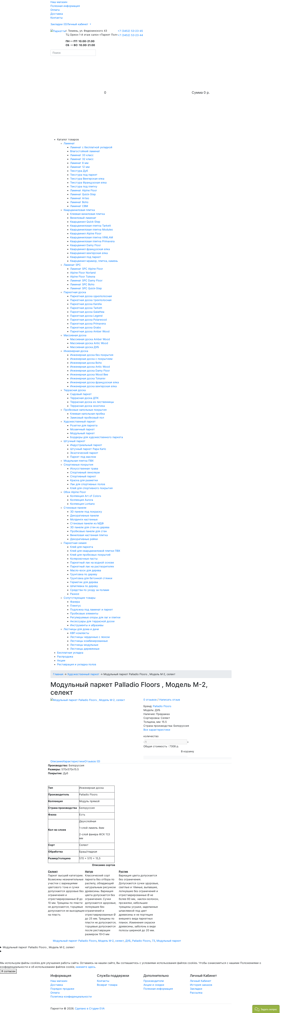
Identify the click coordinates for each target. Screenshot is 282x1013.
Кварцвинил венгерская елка (89, 253)
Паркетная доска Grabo (85, 327)
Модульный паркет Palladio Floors (75, 940)
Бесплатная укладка (70, 652)
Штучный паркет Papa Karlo (88, 449)
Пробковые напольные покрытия (85, 409)
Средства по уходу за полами (89, 590)
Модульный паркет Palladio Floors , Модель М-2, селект (39, 947)
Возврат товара (107, 984)
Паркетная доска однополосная (91, 296)
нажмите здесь (85, 966)
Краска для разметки (84, 480)
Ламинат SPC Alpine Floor (86, 268)
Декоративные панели (84, 515)
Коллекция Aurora (81, 499)
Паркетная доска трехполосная (90, 300)
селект (119, 940)
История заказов (201, 984)
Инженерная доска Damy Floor (90, 370)
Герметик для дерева (84, 582)
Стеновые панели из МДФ (87, 523)
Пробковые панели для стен (88, 531)
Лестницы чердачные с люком (90, 637)
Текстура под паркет (83, 174)
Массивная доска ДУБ (84, 347)
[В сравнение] (210, 758)
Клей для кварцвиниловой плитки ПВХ (95, 550)
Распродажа (65, 656)
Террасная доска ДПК (84, 398)
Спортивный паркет (83, 476)
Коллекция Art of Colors (85, 496)
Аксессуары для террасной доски (92, 621)
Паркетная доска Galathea (87, 311)
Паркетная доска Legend (86, 315)
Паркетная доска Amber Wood (90, 331)
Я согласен (8, 971)
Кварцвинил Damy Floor (85, 245)
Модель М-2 (106, 940)
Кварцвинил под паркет (85, 257)
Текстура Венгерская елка (87, 178)
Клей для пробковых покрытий (90, 554)
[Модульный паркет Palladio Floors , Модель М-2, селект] (87, 699)
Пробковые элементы (84, 613)
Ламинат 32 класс (82, 159)
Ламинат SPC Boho (82, 284)
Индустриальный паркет (86, 445)
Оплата (55, 9)
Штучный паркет (74, 441)
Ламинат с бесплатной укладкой (91, 147)
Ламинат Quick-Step (83, 194)
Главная (58, 674)
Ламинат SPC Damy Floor (86, 280)
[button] (266, 1009)
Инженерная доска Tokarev (87, 378)
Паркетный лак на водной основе (92, 562)
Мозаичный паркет (82, 429)
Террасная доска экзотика (87, 405)
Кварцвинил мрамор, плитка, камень (94, 260)
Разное (74, 593)
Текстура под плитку (83, 186)
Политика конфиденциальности (71, 996)
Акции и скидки (153, 984)
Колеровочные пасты (84, 558)
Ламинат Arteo (79, 198)
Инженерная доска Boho (86, 362)
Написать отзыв (169, 699)
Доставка (56, 13)
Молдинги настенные (84, 519)
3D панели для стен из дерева (89, 527)
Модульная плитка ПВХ (79, 460)
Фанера (75, 601)
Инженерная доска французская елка (94, 382)
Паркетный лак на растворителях (92, 566)
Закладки (196, 988)
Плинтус (75, 605)
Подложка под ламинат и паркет (91, 609)
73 (153, 940)
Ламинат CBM (79, 206)
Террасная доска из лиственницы (92, 402)
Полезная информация (65, 6)
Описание (56, 761)
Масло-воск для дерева (85, 570)
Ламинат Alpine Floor (83, 190)
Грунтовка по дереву (83, 574)
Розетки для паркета (83, 425)
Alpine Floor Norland (83, 272)
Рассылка (196, 992)
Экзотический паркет (84, 452)
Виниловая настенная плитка (89, 535)
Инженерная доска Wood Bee (89, 374)
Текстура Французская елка (88, 182)
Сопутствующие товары (79, 597)
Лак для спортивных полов (87, 484)
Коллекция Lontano (82, 503)
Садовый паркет (81, 394)
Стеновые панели (75, 507)
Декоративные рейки (84, 539)
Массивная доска (75, 335)
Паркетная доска (75, 292)
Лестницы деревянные (84, 648)
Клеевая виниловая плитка (87, 213)
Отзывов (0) (92, 761)
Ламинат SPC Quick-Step (86, 288)
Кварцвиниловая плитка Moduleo (91, 229)
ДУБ (128, 940)
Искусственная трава (84, 468)
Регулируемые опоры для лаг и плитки (95, 617)
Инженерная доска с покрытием (91, 358)
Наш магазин (58, 2)
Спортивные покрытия (78, 464)
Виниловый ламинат (83, 217)
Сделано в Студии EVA (90, 1008)
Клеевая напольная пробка (87, 413)
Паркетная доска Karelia (86, 304)
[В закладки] (165, 757)
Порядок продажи (62, 988)
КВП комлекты (79, 633)
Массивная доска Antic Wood (89, 343)
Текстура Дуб (79, 170)
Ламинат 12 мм (80, 166)
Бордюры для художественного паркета (96, 437)
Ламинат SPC (72, 264)
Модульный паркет (82, 433)
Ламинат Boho (79, 202)
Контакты (56, 17)
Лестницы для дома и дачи (81, 629)
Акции (61, 660)
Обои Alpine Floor (75, 492)
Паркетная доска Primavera (88, 323)
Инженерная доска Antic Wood (90, 366)
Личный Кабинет (200, 980)
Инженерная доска (76, 351)
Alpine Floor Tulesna (82, 276)
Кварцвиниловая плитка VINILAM (91, 237)
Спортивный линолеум (85, 472)
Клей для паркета (81, 546)
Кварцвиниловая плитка (79, 210)
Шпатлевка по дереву (84, 586)
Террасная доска (75, 390)
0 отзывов (150, 699)
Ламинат (69, 143)
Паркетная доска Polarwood (88, 319)
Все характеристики (156, 729)
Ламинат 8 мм (79, 163)
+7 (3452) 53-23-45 (130, 30)
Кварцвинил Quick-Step (85, 221)
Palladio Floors (162, 706)
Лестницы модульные (84, 644)
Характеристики (74, 761)
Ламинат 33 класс (82, 155)
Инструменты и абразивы (86, 625)
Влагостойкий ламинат (85, 151)
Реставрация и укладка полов (76, 664)
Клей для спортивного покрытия (91, 488)
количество (151, 736)
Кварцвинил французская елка (90, 249)
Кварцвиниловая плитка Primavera (92, 241)
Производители (153, 980)
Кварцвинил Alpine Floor (85, 233)
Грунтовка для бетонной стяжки (91, 578)
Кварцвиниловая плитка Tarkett (90, 225)
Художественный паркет (80, 421)
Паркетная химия (75, 543)
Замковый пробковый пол (87, 417)
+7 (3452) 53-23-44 (130, 35)
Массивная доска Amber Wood (90, 339)
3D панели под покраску (86, 511)
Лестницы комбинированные (89, 640)
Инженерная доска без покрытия (91, 354)
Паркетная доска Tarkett (86, 307)
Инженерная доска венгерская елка (93, 386)
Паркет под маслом (83, 456)
